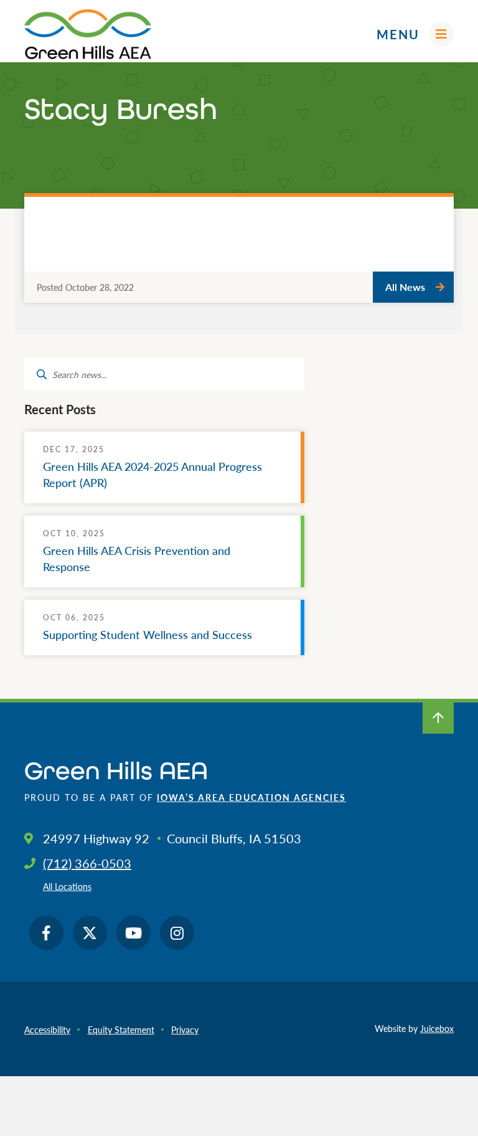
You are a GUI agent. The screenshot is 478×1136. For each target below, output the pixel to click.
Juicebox (437, 1028)
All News (405, 287)
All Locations (67, 886)
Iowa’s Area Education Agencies (251, 797)
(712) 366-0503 (87, 863)
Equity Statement (121, 1029)
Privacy (185, 1029)
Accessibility (47, 1029)
